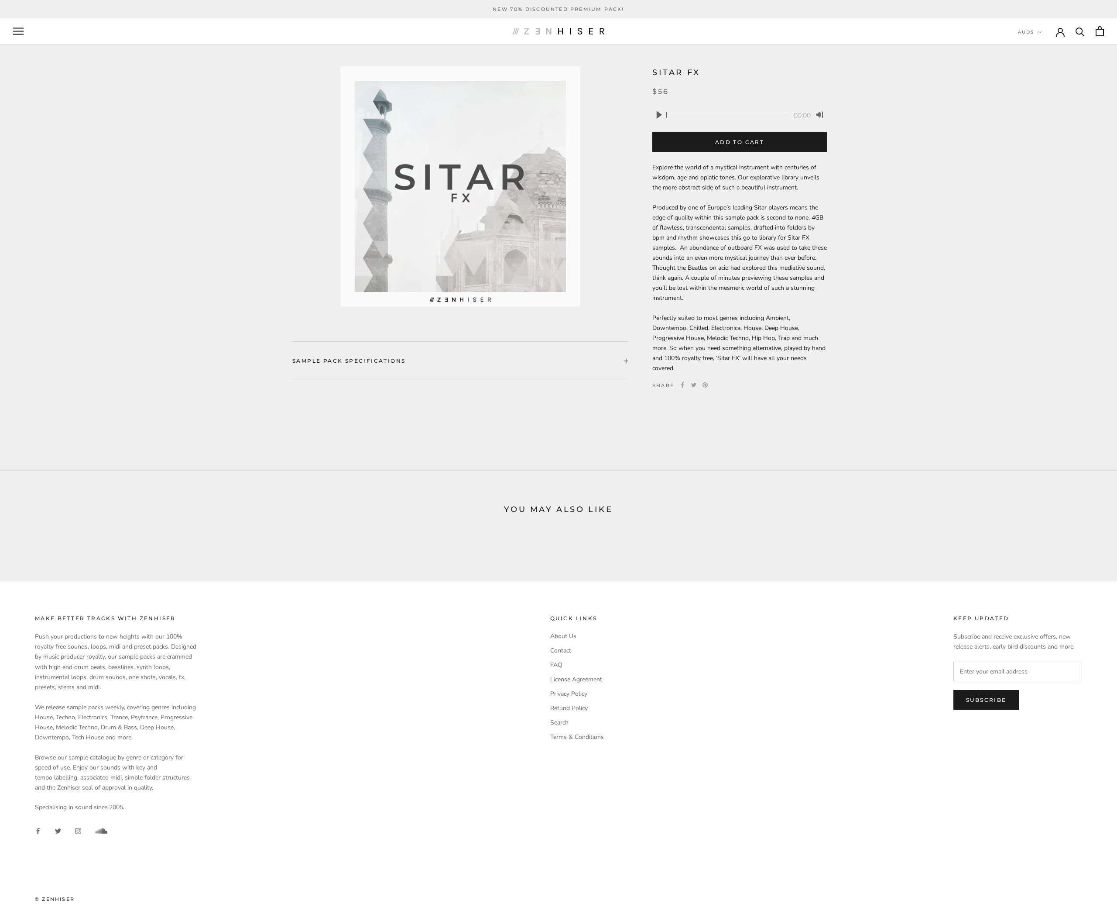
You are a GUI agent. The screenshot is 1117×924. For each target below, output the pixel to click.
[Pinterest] (705, 385)
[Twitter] (693, 385)
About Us (563, 636)
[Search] (1080, 31)
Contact (560, 650)
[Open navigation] (18, 31)
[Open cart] (1100, 31)
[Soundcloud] (101, 831)
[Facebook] (682, 385)
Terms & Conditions (577, 737)
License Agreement (576, 679)
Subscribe (986, 700)
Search (559, 722)
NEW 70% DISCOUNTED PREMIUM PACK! (558, 9)
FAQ (556, 665)
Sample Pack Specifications (348, 360)
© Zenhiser (55, 899)
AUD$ (1026, 32)
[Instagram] (78, 830)
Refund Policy (569, 708)
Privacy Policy (568, 694)
